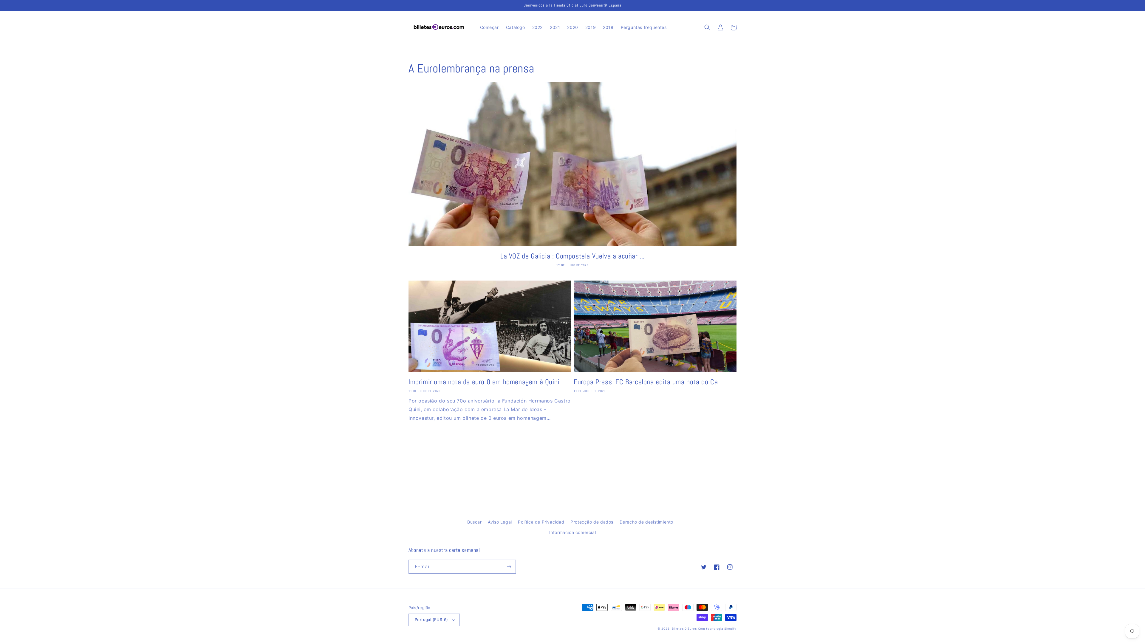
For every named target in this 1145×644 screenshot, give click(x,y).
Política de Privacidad (541, 521)
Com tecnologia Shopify (717, 628)
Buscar (474, 521)
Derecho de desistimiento (646, 521)
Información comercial (572, 532)
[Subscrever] (509, 567)
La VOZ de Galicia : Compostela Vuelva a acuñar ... (572, 256)
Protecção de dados (591, 521)
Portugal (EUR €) (431, 619)
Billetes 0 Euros (684, 628)
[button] (707, 27)
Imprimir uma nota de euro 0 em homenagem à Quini (484, 381)
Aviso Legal (500, 521)
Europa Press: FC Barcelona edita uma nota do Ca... (648, 381)
